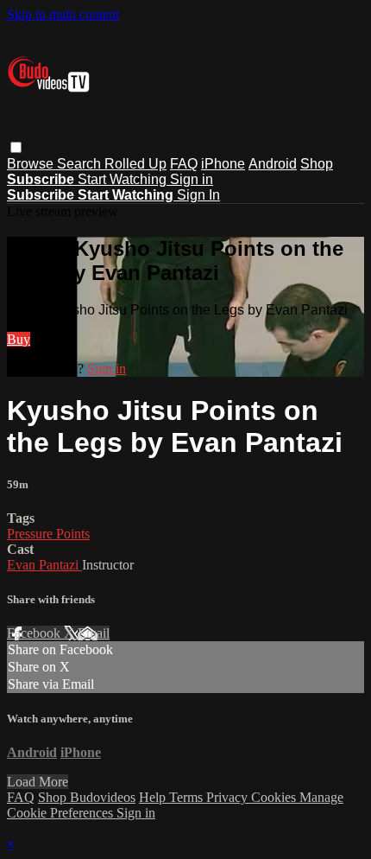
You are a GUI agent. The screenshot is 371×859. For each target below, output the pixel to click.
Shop (316, 163)
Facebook (35, 633)
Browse (32, 163)
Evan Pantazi (44, 564)
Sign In (198, 195)
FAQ (184, 163)
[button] (16, 147)
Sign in (191, 179)
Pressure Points (48, 533)
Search (80, 163)
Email (94, 633)
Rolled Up (135, 163)
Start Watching (124, 179)
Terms (187, 797)
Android (272, 163)
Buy (18, 339)
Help (154, 797)
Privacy (228, 797)
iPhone (223, 163)
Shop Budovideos (86, 797)
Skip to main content (63, 14)
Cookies (275, 797)
